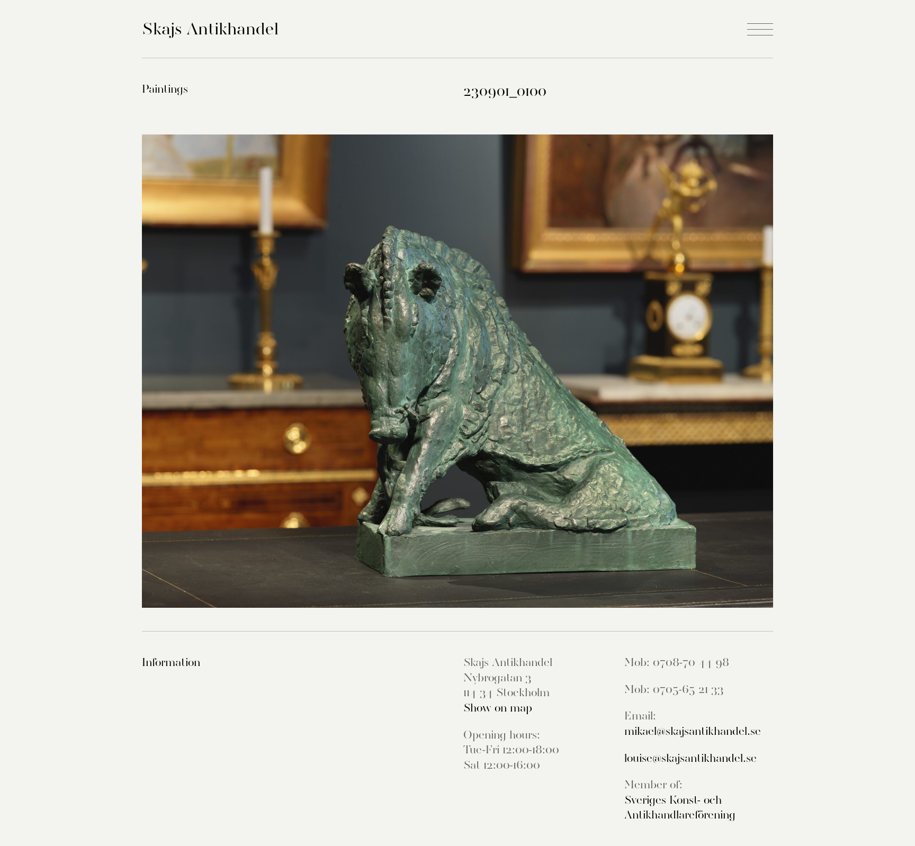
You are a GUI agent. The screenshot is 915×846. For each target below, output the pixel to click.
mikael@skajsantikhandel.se (692, 731)
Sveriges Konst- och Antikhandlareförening (679, 807)
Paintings (165, 88)
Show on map (497, 707)
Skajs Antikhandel (210, 28)
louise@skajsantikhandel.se (690, 758)
